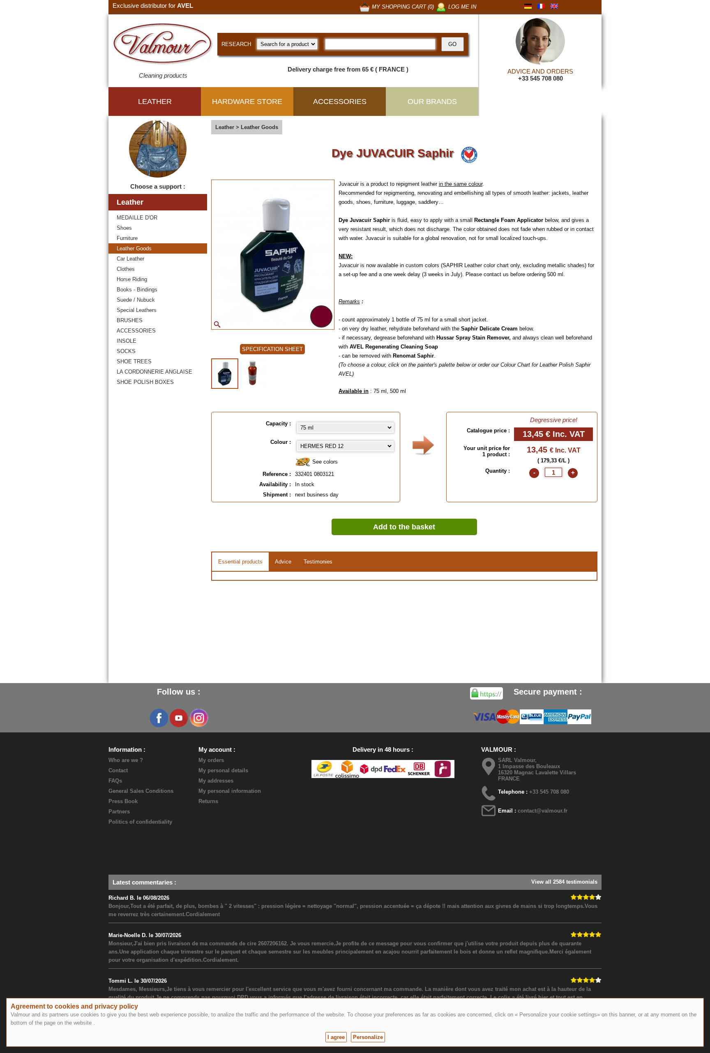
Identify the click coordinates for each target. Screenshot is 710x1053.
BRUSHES (130, 320)
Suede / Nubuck (136, 300)
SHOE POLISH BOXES (145, 382)
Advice (283, 562)
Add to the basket (404, 527)
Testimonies (318, 562)
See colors (324, 462)
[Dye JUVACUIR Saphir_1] (224, 373)
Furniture (127, 238)
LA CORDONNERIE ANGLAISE (154, 372)
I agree (336, 1037)
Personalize (368, 1037)
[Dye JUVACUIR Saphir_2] (252, 372)
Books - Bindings (137, 289)
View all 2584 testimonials (564, 882)
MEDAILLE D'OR (137, 218)
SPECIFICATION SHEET (272, 349)
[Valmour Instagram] (198, 718)
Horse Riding (132, 279)
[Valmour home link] (162, 45)
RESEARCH (236, 44)
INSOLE (126, 341)
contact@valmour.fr (542, 811)
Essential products (240, 562)
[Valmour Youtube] (179, 718)
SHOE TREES (134, 361)
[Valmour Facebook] (159, 718)
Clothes (126, 269)
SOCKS (126, 351)
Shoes (124, 228)
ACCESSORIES (136, 331)
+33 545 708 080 (540, 78)
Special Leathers (137, 310)
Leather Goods (134, 248)
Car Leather (130, 259)
